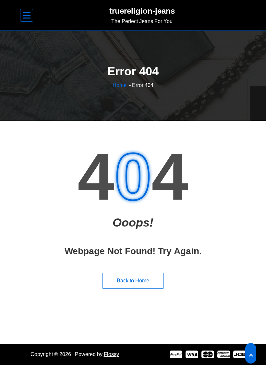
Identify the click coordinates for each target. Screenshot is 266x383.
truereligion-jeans (142, 10)
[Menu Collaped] (27, 15)
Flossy (111, 354)
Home (120, 85)
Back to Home (133, 280)
